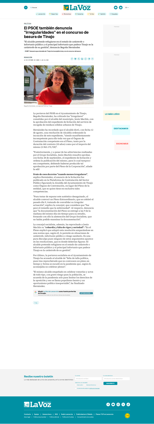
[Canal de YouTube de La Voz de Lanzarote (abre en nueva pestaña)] (116, 7)
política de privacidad (94, 388)
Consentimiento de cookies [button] (85, 417)
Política (27, 23)
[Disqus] (63, 334)
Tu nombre (77, 375)
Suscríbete (110, 383)
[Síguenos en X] (123, 404)
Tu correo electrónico (108, 375)
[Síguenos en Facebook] (108, 404)
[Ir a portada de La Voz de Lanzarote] (37, 404)
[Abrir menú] (26, 7)
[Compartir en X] (78, 58)
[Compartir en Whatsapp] (85, 58)
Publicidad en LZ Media (84, 414)
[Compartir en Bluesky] (75, 58)
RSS (56, 414)
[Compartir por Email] (92, 58)
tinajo (36, 303)
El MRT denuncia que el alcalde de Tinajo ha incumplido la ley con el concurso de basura (53, 51)
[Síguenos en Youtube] (113, 404)
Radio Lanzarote (67, 414)
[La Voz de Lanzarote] (77, 7)
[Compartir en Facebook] (72, 58)
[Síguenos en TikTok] (128, 404)
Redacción (28, 57)
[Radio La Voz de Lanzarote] (121, 7)
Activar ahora (85, 293)
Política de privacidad (40, 417)
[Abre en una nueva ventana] (127, 415)
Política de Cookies (68, 417)
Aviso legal (27, 417)
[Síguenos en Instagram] (118, 404)
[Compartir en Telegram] (89, 58)
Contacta (27, 414)
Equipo (36, 414)
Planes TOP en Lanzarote (104, 414)
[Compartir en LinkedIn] (82, 58)
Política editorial (54, 417)
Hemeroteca (46, 414)
